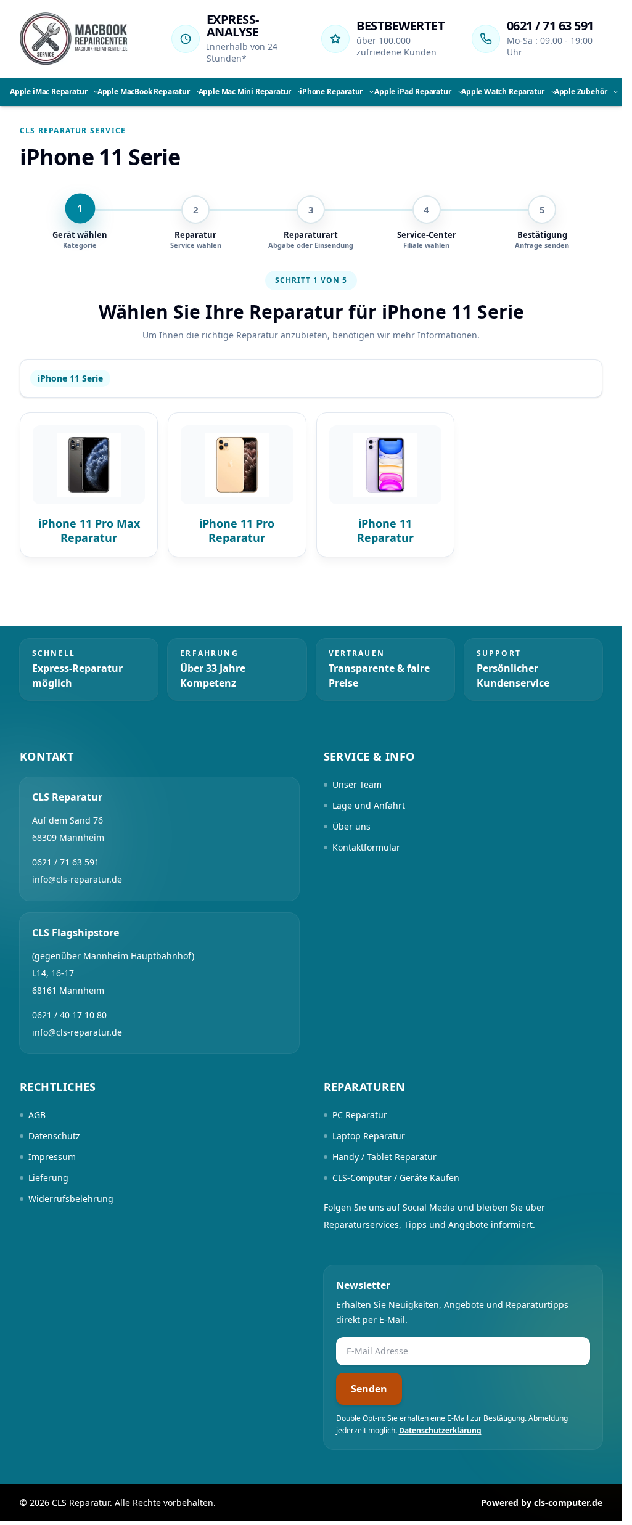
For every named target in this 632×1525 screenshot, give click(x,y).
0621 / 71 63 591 (550, 25)
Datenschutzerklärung (440, 1430)
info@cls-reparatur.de (77, 879)
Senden (369, 1389)
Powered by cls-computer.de (541, 1502)
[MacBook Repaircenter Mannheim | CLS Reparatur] (74, 38)
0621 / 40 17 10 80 (69, 1015)
